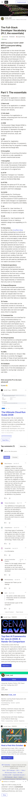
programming (20, 36)
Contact (20, 777)
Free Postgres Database (9, 779)
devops (4, 39)
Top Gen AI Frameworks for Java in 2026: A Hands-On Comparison (13, 639)
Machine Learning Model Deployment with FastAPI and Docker (13, 701)
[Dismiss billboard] (26, 781)
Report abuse (19, 612)
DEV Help (20, 772)
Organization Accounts (18, 774)
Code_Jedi (8, 18)
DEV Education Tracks (10, 772)
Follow (14, 679)
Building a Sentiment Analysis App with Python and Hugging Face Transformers (13, 710)
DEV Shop (19, 779)
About (15, 777)
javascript (5, 36)
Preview (15, 457)
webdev (12, 36)
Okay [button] (4, 795)
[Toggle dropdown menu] (25, 390)
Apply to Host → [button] (7, 758)
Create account (21, 2)
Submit (7, 457)
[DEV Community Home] (6, 2)
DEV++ (18, 770)
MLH (24, 779)
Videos (23, 770)
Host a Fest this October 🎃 (13, 745)
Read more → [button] (6, 665)
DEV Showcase (8, 777)
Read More (5, 440)
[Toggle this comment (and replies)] (2, 466)
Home (3, 770)
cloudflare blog (18, 230)
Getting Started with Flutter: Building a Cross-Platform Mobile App (12, 719)
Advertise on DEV (7, 774)
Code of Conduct (9, 612)
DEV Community (6, 764)
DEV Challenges (11, 770)
